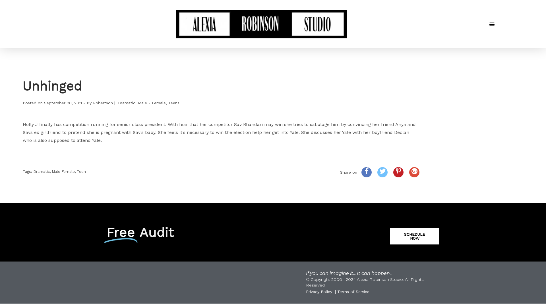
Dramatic (126, 103)
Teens (173, 103)
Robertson (103, 103)
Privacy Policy (319, 291)
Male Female (63, 171)
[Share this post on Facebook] (366, 172)
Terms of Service (353, 291)
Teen (81, 171)
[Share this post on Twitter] (382, 172)
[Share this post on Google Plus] (414, 172)
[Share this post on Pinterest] (398, 172)
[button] (492, 24)
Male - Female (152, 103)
